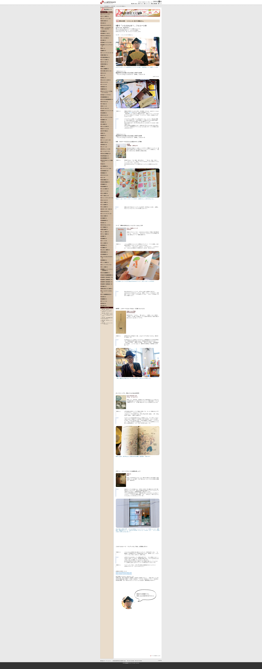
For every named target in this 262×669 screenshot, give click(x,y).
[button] (120, 625)
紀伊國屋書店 (104, 158)
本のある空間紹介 (105, 153)
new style (104, 200)
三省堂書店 (104, 166)
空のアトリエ (104, 128)
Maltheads (104, 115)
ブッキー (103, 301)
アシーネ (103, 240)
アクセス (141, 3)
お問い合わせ (134, 3)
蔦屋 (103, 137)
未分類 (103, 305)
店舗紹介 (103, 119)
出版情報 (103, 112)
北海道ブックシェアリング (107, 44)
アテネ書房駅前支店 (106, 294)
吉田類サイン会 (105, 33)
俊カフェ (103, 106)
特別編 (103, 286)
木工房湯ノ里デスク (106, 70)
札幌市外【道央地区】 (106, 277)
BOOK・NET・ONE (106, 209)
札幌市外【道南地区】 (106, 279)
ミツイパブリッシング (106, 117)
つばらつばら (104, 108)
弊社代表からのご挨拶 (106, 288)
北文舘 (103, 23)
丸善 (103, 163)
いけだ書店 (104, 243)
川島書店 (103, 218)
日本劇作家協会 (105, 57)
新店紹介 (103, 86)
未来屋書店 (104, 186)
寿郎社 (103, 77)
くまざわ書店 (104, 188)
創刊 (103, 133)
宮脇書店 (103, 184)
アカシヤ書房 (104, 234)
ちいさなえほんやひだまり (107, 256)
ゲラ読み (103, 103)
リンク (160, 3)
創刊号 (103, 135)
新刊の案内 (104, 20)
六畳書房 (103, 31)
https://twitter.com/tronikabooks (124, 573)
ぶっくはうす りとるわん (107, 290)
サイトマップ (147, 3)
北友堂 (103, 296)
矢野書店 (103, 238)
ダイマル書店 (104, 16)
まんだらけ (104, 82)
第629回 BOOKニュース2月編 (107, 321)
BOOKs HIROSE (105, 35)
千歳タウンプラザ (105, 94)
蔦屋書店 (103, 172)
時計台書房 (104, 229)
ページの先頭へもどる (155, 655)
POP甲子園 (104, 130)
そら (103, 75)
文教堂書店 (104, 170)
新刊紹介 (103, 144)
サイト (130, 112)
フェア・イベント (105, 18)
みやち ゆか (104, 61)
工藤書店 (103, 247)
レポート (103, 146)
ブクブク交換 (104, 59)
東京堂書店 (104, 252)
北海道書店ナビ (107, 6)
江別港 (103, 40)
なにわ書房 (104, 193)
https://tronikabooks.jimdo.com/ (124, 572)
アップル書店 (104, 262)
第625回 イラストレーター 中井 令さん (107, 323)
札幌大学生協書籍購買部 (107, 275)
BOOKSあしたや (105, 224)
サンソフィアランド (106, 264)
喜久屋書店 (104, 179)
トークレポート (105, 151)
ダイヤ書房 (104, 202)
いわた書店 (104, 206)
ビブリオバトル (105, 14)
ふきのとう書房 (105, 249)
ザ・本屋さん (104, 195)
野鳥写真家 (104, 64)
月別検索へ (110, 12)
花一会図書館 (104, 68)
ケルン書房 (104, 266)
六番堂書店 (104, 254)
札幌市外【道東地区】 (106, 284)
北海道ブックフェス (106, 42)
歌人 (103, 48)
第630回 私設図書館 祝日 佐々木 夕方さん (107, 318)
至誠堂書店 (104, 220)
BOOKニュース (105, 149)
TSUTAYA (104, 175)
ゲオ (103, 177)
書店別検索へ (103, 12)
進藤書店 (103, 298)
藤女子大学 (104, 142)
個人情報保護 (154, 3)
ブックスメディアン (106, 213)
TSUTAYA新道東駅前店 (106, 99)
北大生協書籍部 (105, 272)
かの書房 (103, 124)
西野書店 (103, 260)
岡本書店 (103, 245)
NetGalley (104, 101)
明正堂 (103, 303)
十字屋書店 (104, 227)
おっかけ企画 (104, 126)
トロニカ (103, 84)
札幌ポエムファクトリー (107, 110)
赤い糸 (103, 73)
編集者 (103, 50)
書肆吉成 (103, 89)
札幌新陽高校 (104, 97)
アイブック (104, 191)
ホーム (101, 6)
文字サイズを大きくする (161, 1)
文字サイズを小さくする (159, 1)
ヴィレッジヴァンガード (107, 197)
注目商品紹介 (104, 155)
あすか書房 (104, 215)
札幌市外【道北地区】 (106, 281)
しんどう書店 (104, 231)
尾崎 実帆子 (104, 55)
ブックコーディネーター (107, 52)
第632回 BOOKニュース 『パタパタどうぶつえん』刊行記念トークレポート (107, 310)
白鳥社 (103, 222)
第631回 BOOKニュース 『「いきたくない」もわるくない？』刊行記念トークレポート (107, 315)
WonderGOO (104, 211)
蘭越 (103, 66)
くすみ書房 (104, 204)
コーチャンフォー (105, 168)
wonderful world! (105, 25)
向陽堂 (103, 236)
